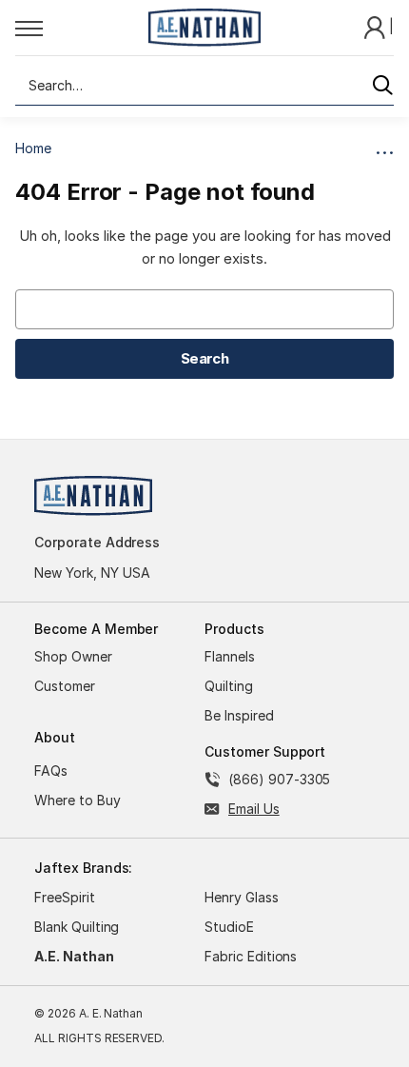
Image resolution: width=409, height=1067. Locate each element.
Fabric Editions (250, 956)
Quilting (228, 686)
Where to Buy (77, 800)
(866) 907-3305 (279, 779)
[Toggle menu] (76, 27)
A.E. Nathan (74, 956)
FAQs (51, 770)
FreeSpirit (64, 897)
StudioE (229, 927)
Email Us (254, 808)
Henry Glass (241, 897)
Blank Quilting (76, 927)
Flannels (229, 656)
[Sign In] (376, 26)
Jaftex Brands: (83, 868)
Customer (64, 686)
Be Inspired (239, 715)
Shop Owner (73, 656)
